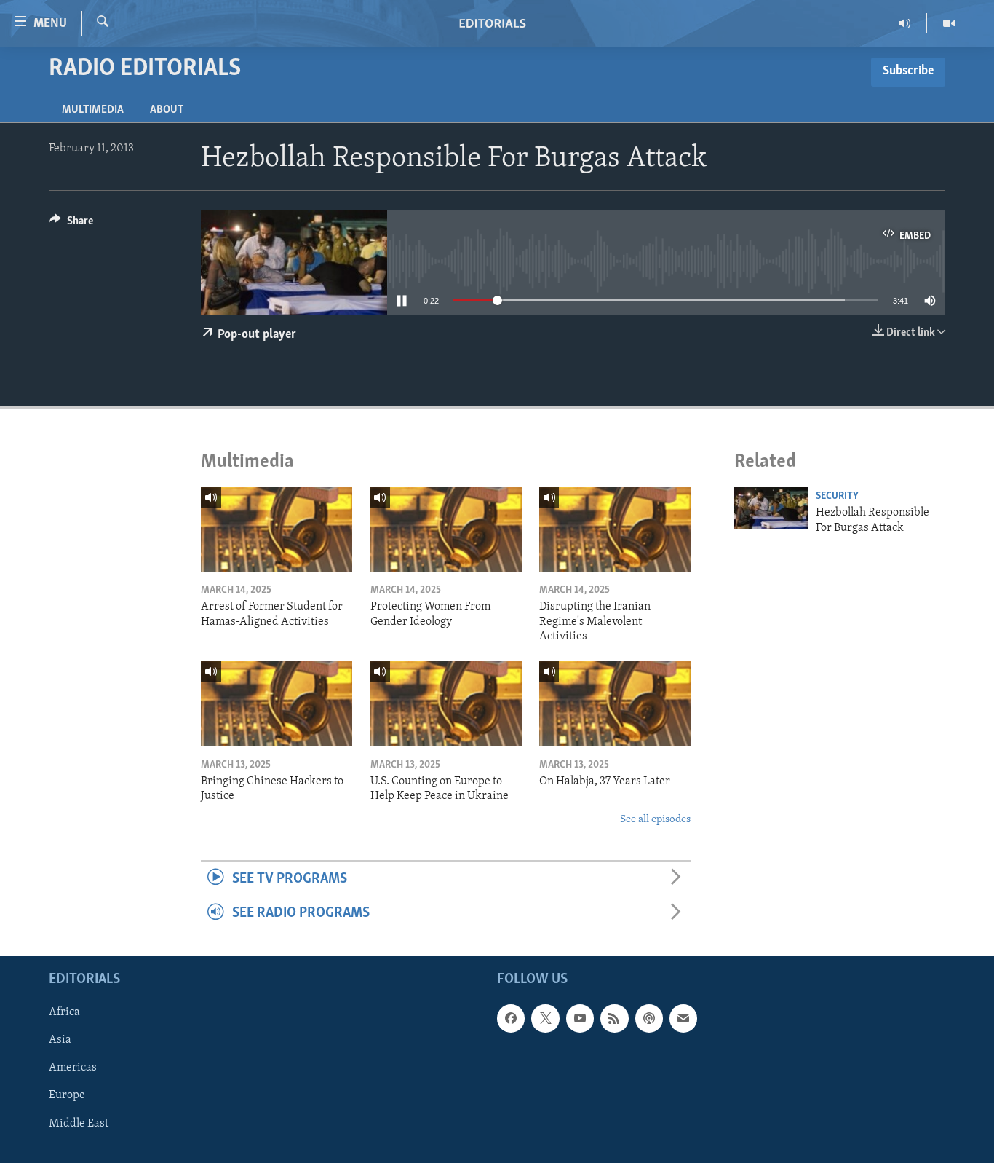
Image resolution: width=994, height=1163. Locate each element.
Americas (73, 1067)
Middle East (78, 1123)
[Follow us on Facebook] (511, 1018)
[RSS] (614, 1018)
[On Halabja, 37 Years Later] (615, 703)
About (166, 110)
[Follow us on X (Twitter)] (545, 1018)
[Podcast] (649, 1018)
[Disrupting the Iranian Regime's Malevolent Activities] (615, 529)
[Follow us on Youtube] (580, 1018)
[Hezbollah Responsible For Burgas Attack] (771, 508)
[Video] (949, 23)
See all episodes (655, 819)
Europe (67, 1095)
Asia (60, 1040)
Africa (64, 1012)
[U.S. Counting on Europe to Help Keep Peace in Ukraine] (446, 703)
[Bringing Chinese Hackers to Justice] (276, 703)
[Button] (71, 224)
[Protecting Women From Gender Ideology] (446, 529)
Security (837, 496)
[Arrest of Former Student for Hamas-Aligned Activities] (276, 529)
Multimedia (93, 110)
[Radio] (905, 23)
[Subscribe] (683, 1018)
